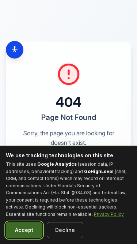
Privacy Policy (109, 214)
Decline (65, 230)
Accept (24, 230)
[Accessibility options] (14, 50)
